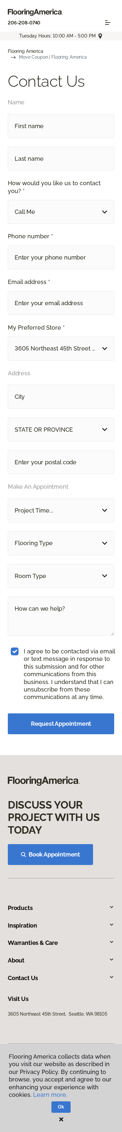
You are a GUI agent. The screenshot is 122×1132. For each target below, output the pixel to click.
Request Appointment (61, 723)
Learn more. (50, 1094)
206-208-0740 (24, 22)
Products (20, 907)
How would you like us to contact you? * (54, 187)
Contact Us (23, 978)
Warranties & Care (33, 942)
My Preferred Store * (36, 327)
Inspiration (22, 925)
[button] (61, 212)
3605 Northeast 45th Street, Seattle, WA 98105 (57, 1014)
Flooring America (25, 51)
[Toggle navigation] (107, 22)
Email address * (29, 281)
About (16, 960)
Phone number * (30, 236)
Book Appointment (54, 854)
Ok (61, 1107)
